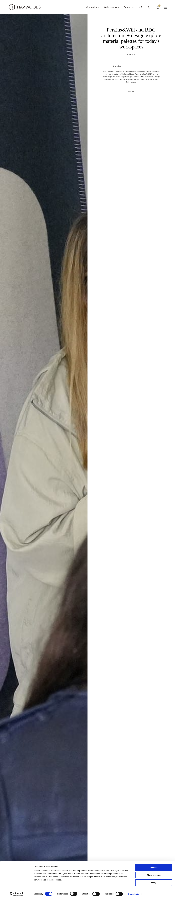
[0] (157, 7)
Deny (153, 883)
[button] (149, 7)
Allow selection (154, 875)
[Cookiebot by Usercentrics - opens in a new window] (16, 894)
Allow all (153, 867)
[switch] (73, 894)
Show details (133, 894)
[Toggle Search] (141, 7)
